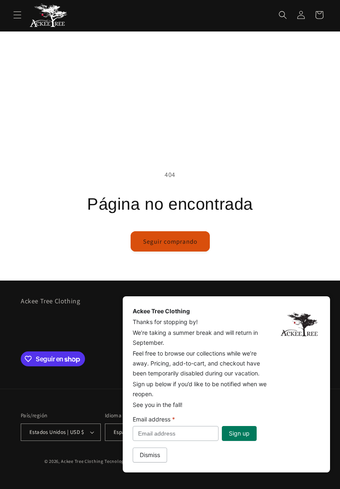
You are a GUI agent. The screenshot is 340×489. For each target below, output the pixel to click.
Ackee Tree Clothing (82, 461)
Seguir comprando (170, 241)
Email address (154, 419)
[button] (17, 15)
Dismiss (150, 454)
